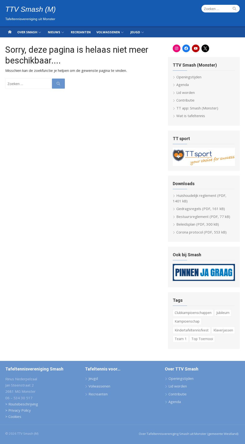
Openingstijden (188, 76)
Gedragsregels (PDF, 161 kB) (200, 208)
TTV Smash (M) (30, 9)
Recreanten (81, 32)
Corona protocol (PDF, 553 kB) (201, 232)
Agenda (182, 84)
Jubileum (222, 312)
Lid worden (185, 92)
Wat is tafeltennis (190, 115)
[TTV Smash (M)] (9, 31)
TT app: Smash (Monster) (197, 108)
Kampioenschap (187, 321)
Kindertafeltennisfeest (192, 330)
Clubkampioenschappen (193, 312)
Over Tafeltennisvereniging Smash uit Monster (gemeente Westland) (188, 434)
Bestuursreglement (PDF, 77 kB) (203, 216)
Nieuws (54, 32)
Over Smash (27, 32)
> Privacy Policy (18, 410)
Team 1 (181, 338)
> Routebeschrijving (21, 404)
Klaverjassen (223, 330)
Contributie (185, 100)
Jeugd (135, 32)
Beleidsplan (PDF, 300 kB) (197, 224)
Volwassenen (108, 32)
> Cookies (13, 416)
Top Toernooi (202, 338)
